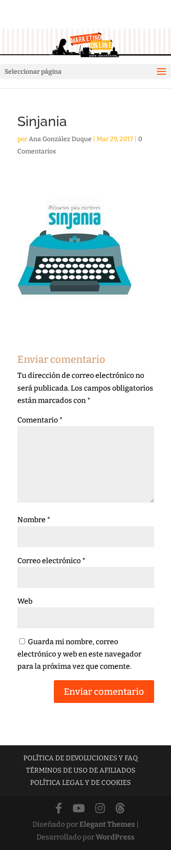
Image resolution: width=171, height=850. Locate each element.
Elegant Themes (107, 824)
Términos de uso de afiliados (80, 770)
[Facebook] (58, 809)
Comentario (40, 420)
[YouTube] (79, 809)
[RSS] (120, 809)
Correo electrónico (51, 560)
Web (24, 601)
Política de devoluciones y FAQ (80, 758)
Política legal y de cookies (80, 783)
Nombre (34, 519)
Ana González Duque (60, 139)
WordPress (115, 837)
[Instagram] (100, 809)
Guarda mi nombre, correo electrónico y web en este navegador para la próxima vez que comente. (79, 654)
